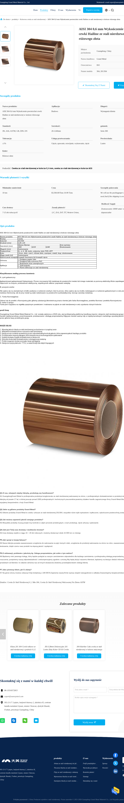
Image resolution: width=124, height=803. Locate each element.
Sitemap (85, 776)
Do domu (6, 19)
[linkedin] (115, 771)
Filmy (53, 10)
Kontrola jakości (88, 772)
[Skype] (17, 722)
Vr (79, 10)
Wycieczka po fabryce (90, 768)
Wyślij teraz (88, 722)
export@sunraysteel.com (13, 696)
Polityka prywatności (20, 799)
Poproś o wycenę (92, 10)
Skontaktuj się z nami (95, 85)
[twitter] (115, 763)
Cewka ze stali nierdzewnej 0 (18, 582)
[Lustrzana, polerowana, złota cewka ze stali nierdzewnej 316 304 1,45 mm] (56, 625)
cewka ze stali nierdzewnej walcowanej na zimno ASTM (62, 582)
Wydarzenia (71, 10)
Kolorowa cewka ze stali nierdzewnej (32, 19)
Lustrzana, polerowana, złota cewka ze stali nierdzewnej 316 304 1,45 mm (56, 649)
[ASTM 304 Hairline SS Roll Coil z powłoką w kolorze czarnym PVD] (89, 625)
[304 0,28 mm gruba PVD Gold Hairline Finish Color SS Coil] (23, 625)
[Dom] (9, 10)
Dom (35, 10)
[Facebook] (115, 755)
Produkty (44, 10)
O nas (60, 10)
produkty (15, 19)
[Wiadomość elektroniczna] (39, 722)
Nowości (105, 768)
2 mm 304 (35, 582)
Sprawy (104, 763)
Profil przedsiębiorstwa (90, 764)
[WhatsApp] (5, 722)
